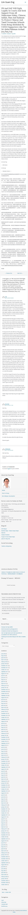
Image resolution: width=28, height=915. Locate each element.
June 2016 (3, 701)
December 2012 (4, 785)
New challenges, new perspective (8, 496)
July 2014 (3, 747)
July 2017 (3, 675)
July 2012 (3, 795)
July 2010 (3, 842)
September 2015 (4, 719)
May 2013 (3, 775)
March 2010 (3, 850)
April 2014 (3, 753)
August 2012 (3, 793)
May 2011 (3, 822)
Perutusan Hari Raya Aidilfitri (7, 627)
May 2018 (3, 655)
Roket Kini (3, 532)
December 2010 (4, 832)
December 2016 (4, 689)
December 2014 (4, 737)
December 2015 (4, 713)
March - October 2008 (6, 892)
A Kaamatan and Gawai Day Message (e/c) (9, 630)
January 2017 (4, 687)
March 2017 (3, 683)
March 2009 (3, 874)
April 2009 (3, 872)
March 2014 (3, 755)
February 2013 (4, 781)
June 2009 (3, 868)
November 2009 (4, 858)
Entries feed (3, 902)
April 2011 (3, 824)
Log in (2, 900)
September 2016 (4, 695)
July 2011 (3, 818)
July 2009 (3, 866)
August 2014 (3, 745)
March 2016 (3, 707)
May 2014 (3, 751)
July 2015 (3, 723)
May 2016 (3, 703)
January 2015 (4, 735)
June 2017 (3, 677)
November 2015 (4, 715)
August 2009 (3, 864)
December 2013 (4, 761)
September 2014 (4, 743)
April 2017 (3, 681)
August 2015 (3, 721)
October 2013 (4, 765)
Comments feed (4, 904)
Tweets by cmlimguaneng (6, 546)
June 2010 (3, 844)
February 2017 (4, 685)
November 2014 (4, 739)
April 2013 (3, 777)
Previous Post (8, 273)
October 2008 (4, 884)
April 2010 (3, 848)
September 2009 (4, 862)
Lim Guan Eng (7, 2)
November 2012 (4, 787)
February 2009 (4, 876)
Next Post (20, 273)
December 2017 (4, 665)
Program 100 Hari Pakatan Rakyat (8, 536)
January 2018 (4, 663)
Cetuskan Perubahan (5, 534)
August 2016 (3, 697)
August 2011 (3, 816)
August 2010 (3, 840)
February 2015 (4, 733)
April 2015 (3, 729)
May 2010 (3, 846)
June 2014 (3, 749)
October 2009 (4, 860)
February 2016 (4, 709)
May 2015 (3, 727)
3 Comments (3, 33)
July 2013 (3, 771)
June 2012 (3, 797)
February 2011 (4, 828)
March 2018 (3, 659)
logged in (9, 468)
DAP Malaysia (4, 528)
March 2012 (3, 803)
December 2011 (4, 808)
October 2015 (4, 717)
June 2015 (3, 725)
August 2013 (3, 769)
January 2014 (4, 759)
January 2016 (4, 711)
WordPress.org (4, 906)
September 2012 (4, 791)
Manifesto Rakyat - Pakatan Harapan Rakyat (10, 530)
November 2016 (4, 691)
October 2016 (4, 693)
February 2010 (4, 852)
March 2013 (3, 779)
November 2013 (4, 763)
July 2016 (3, 699)
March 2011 (3, 826)
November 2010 (4, 834)
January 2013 (4, 783)
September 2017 (4, 671)
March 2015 (3, 731)
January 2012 (4, 807)
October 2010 (4, 836)
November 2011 (4, 810)
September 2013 (4, 767)
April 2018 (3, 657)
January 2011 (4, 830)
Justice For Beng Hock (5, 538)
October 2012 (4, 789)
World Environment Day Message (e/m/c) (9, 629)
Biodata (3, 490)
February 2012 (4, 805)
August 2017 (3, 673)
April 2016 (3, 705)
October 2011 (4, 812)
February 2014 (4, 757)
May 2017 (3, 679)
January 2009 (4, 878)
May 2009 (3, 870)
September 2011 (4, 814)
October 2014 (4, 741)
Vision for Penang (5, 493)
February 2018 (4, 661)
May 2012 (3, 799)
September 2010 (4, 838)
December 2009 (4, 856)
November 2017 (4, 667)
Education (9, 33)
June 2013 (3, 773)
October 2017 (4, 669)
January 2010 (4, 854)
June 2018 (3, 653)
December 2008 (4, 880)
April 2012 (3, 801)
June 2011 (3, 820)
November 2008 (4, 882)
